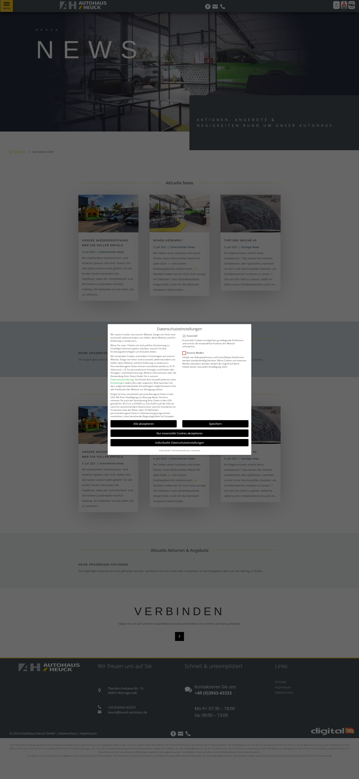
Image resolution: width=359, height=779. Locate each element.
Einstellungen (118, 382)
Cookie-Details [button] (164, 450)
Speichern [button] (215, 424)
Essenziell (192, 335)
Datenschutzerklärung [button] (180, 450)
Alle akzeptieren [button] (143, 424)
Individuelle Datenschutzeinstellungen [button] (179, 442)
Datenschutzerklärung (122, 379)
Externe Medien (195, 352)
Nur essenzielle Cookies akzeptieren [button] (179, 433)
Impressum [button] (195, 450)
